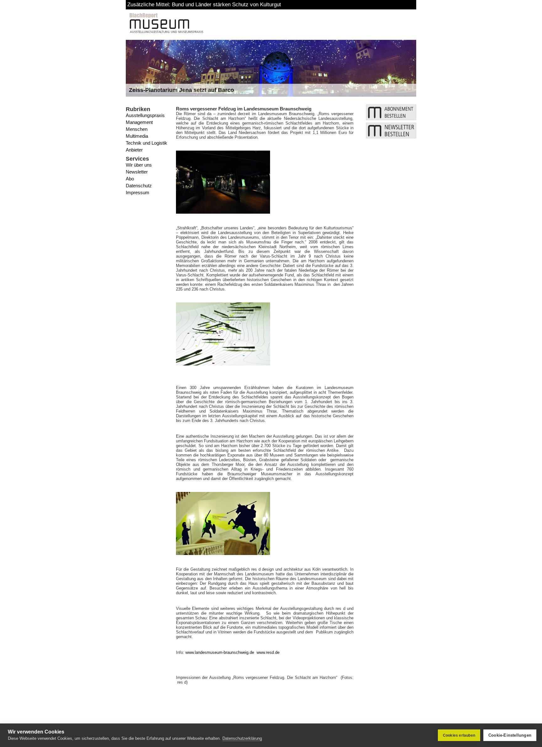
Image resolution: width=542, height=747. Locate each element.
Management (139, 122)
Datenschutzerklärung (242, 738)
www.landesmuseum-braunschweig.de (219, 652)
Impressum (137, 192)
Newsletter (137, 171)
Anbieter (134, 149)
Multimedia (137, 136)
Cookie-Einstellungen (509, 735)
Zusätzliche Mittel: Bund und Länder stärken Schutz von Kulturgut (204, 5)
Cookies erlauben (459, 735)
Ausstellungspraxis (145, 115)
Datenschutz (139, 185)
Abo (130, 178)
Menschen (136, 129)
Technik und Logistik (146, 143)
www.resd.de (268, 652)
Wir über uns (139, 165)
